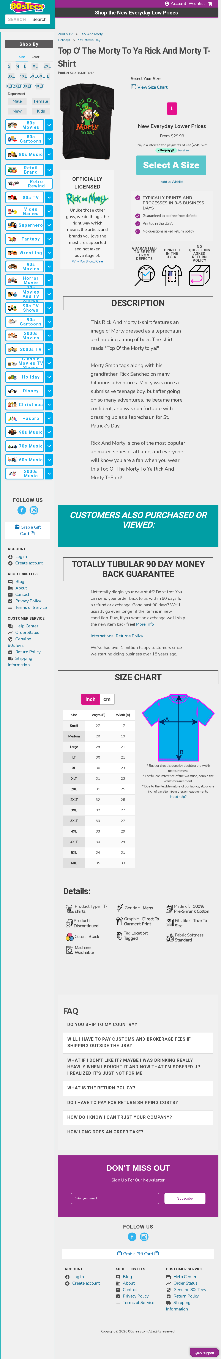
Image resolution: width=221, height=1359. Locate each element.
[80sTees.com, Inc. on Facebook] (22, 510)
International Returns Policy (117, 636)
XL (35, 66)
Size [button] (22, 57)
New (17, 111)
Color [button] (35, 57)
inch (90, 699)
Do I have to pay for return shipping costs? (122, 1102)
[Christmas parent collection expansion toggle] (49, 404)
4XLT (39, 86)
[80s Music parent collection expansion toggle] (49, 154)
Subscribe (185, 1198)
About (21, 588)
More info (145, 624)
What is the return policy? (101, 1087)
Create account (29, 563)
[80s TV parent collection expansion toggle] (49, 197)
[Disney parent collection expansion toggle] (49, 391)
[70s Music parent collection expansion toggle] (49, 446)
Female (41, 101)
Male (17, 101)
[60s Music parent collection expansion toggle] (49, 460)
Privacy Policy (28, 601)
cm (106, 699)
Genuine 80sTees (190, 1290)
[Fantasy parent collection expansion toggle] (49, 239)
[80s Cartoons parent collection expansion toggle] (49, 139)
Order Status (27, 632)
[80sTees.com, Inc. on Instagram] (34, 510)
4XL (23, 76)
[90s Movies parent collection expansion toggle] (49, 266)
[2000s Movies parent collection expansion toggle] (49, 335)
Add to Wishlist (172, 181)
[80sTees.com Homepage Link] (27, 11)
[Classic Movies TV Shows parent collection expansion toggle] (49, 363)
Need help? (178, 796)
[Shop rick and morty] (87, 204)
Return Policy (28, 652)
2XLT (17, 86)
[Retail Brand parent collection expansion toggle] (49, 170)
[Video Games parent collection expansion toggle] (49, 211)
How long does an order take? (105, 1131)
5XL (33, 76)
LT (48, 76)
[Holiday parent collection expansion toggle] (49, 377)
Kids (41, 111)
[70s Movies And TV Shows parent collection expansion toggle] (49, 294)
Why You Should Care (87, 261)
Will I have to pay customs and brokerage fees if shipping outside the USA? (129, 1042)
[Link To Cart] (210, 3)
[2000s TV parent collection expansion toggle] (49, 349)
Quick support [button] (204, 1353)
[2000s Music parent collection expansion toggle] (49, 473)
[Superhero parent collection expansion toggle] (49, 225)
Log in (21, 556)
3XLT (27, 86)
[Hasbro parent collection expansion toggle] (49, 418)
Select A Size (171, 165)
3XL (11, 76)
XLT (9, 86)
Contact (22, 594)
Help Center (26, 626)
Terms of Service (31, 607)
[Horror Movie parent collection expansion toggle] (49, 280)
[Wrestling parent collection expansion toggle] (49, 253)
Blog (19, 581)
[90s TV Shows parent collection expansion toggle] (49, 308)
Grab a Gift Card (138, 1254)
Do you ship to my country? (102, 1024)
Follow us (28, 500)
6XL (40, 76)
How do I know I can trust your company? (119, 1117)
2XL (47, 66)
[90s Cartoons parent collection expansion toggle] (49, 322)
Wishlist (197, 3)
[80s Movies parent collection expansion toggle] (49, 125)
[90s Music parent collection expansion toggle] (49, 432)
